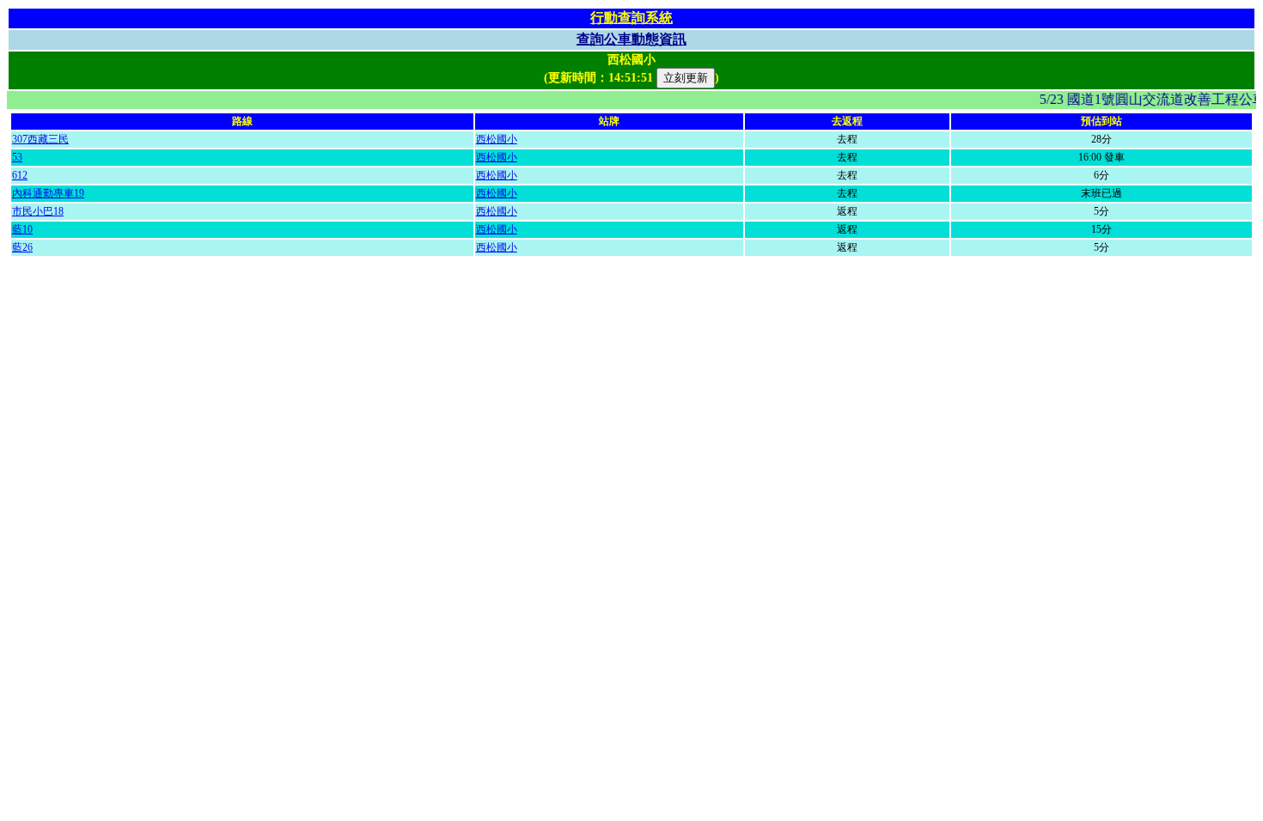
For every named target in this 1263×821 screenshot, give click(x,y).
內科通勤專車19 (48, 193)
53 (17, 157)
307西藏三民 (40, 139)
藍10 (22, 229)
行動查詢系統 (631, 17)
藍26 (22, 247)
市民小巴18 (38, 211)
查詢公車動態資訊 (631, 39)
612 (19, 175)
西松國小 (496, 139)
